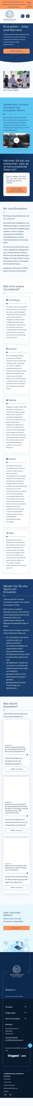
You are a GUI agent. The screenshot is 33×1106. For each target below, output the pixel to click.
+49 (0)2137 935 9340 (11, 1038)
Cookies (6, 1091)
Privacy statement (9, 1085)
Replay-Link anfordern (29, 4)
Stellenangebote (16, 51)
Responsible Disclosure (11, 1088)
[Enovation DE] (17, 971)
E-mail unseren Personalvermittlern (16, 190)
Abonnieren (16, 928)
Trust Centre (7, 1082)
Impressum (7, 1079)
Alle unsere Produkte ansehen (14, 996)
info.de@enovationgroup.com (14, 1040)
